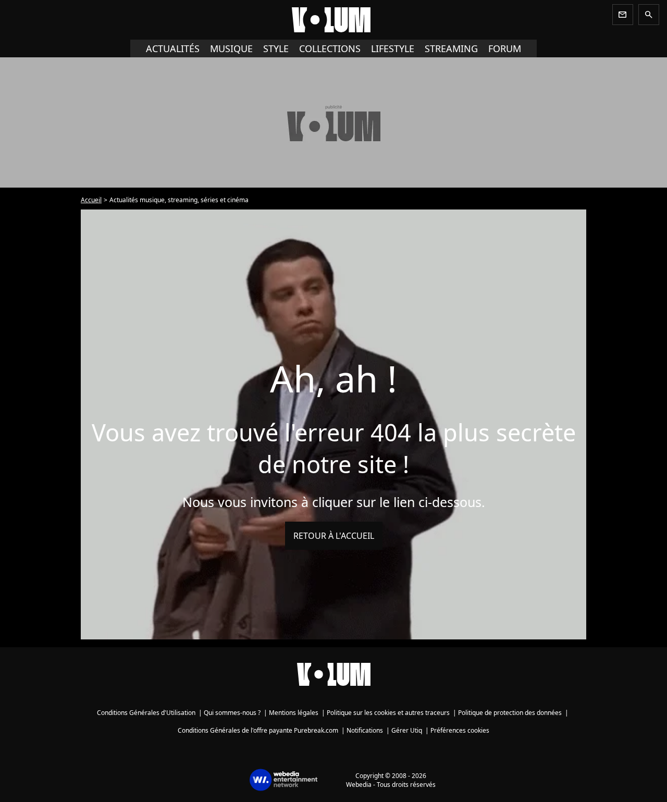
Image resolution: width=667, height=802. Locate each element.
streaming (451, 48)
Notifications (365, 730)
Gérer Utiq (406, 730)
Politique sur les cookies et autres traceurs (388, 712)
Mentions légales (293, 712)
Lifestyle (392, 48)
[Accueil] (333, 19)
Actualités (173, 48)
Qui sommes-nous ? (232, 712)
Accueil (91, 199)
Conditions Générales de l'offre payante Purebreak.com (258, 730)
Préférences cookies (459, 730)
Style (276, 48)
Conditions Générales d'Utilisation (146, 712)
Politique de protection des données (510, 712)
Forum (504, 48)
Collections (330, 48)
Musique (231, 48)
